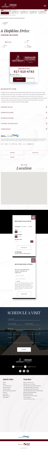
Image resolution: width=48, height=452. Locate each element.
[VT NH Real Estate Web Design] (24, 444)
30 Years (24, 226)
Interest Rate (18, 239)
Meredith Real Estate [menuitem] (28, 394)
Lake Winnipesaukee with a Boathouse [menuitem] (32, 385)
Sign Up (9, 414)
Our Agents (30, 78)
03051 (24, 144)
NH (10, 144)
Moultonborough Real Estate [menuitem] (29, 392)
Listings (6, 144)
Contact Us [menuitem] (5, 394)
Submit (24, 349)
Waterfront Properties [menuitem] (28, 382)
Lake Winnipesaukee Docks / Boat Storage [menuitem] (33, 390)
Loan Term (17, 226)
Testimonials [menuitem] (6, 397)
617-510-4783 (24, 71)
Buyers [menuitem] (4, 384)
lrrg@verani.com (31, 366)
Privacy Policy (19, 289)
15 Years (30, 226)
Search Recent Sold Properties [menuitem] (30, 395)
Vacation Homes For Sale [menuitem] (29, 399)
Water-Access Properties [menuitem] (29, 384)
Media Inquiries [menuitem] (6, 395)
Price (16, 229)
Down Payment (18, 234)
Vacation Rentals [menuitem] (7, 387)
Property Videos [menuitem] (6, 389)
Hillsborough (14, 144)
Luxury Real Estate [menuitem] (7, 385)
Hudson (20, 144)
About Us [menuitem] (5, 392)
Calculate (24, 247)
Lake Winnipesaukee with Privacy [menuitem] (30, 387)
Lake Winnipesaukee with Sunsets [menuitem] (31, 389)
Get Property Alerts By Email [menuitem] (9, 390)
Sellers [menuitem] (4, 382)
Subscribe (24, 294)
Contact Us (19, 79)
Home (2, 144)
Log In (4, 414)
